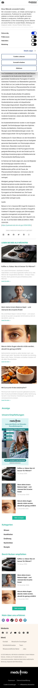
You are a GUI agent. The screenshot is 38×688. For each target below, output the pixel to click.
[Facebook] (3, 620)
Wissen (6, 530)
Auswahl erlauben (19, 62)
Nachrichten (8, 543)
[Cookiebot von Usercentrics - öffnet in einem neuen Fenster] (28, 2)
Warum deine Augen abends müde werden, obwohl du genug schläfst (26, 503)
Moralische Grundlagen (19, 641)
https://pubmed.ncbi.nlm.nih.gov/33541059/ (16, 225)
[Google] (19, 633)
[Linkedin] (25, 620)
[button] (3, 235)
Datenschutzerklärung (23, 680)
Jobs (24, 649)
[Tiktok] (12, 620)
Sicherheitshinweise (9, 645)
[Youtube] (16, 620)
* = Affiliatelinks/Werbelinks (26, 684)
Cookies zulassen (19, 56)
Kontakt (5, 641)
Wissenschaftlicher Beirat (11, 649)
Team (21, 645)
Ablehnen (19, 68)
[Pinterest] (20, 620)
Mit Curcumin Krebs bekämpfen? (13, 388)
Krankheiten (8, 534)
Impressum (11, 680)
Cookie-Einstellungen (10, 684)
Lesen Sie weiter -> (5, 281)
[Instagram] (7, 620)
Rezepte (7, 547)
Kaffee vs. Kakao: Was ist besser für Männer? (18, 266)
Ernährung (7, 539)
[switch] (34, 36)
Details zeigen (28, 51)
